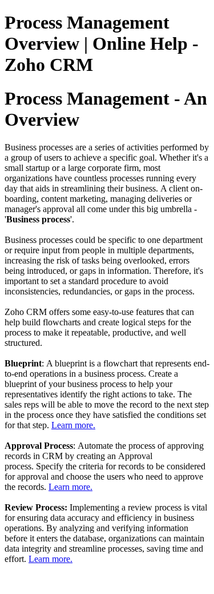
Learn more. (73, 425)
